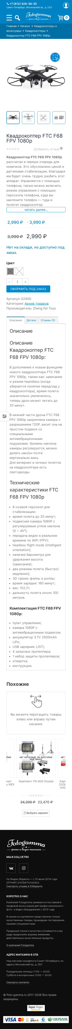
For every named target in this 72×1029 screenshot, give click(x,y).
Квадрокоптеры (35, 30)
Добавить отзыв (46, 149)
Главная (11, 26)
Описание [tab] (15, 320)
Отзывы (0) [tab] (48, 320)
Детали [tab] (31, 320)
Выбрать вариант (37, 812)
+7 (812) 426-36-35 (23, 3)
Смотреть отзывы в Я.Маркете (24, 886)
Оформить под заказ (28, 289)
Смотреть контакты (17, 982)
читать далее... (36, 210)
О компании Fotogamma (20, 945)
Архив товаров (37, 303)
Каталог (25, 26)
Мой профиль (66, 5)
